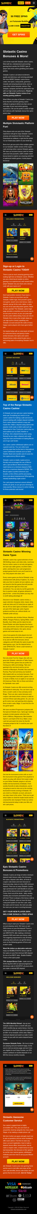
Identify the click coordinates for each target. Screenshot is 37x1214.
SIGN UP (21, 3)
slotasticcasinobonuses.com (18, 1209)
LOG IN (28, 3)
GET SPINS (18, 34)
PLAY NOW (18, 117)
